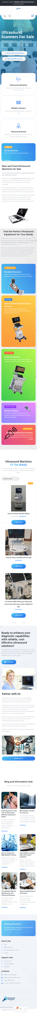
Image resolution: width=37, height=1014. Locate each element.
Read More (18, 93)
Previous (14, 623)
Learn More (7, 160)
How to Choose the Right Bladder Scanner (8, 854)
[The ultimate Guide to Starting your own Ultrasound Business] (9, 880)
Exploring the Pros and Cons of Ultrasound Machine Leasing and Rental (9, 814)
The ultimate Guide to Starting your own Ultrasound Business (8, 893)
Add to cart (18, 522)
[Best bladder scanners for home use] (28, 800)
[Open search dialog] (5, 16)
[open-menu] (32, 16)
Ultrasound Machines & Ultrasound (27, 892)
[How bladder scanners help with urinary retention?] (28, 842)
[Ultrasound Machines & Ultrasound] (28, 880)
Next (24, 623)
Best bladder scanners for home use (27, 812)
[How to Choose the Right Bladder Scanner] (9, 842)
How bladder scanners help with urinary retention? (27, 855)
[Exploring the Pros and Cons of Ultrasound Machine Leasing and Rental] (9, 800)
